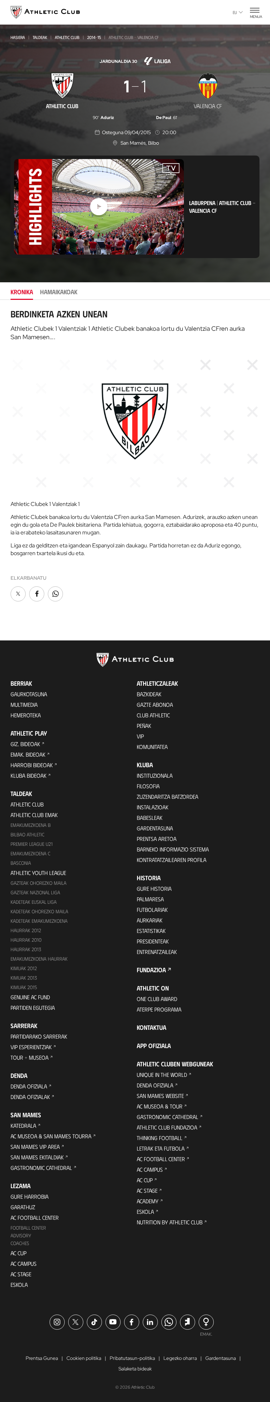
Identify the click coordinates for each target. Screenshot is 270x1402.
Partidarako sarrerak (39, 1036)
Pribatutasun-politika (132, 1358)
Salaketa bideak (135, 1368)
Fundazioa (151, 970)
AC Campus (24, 1263)
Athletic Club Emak (34, 814)
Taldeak (40, 37)
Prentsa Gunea (42, 1358)
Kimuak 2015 (24, 987)
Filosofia (148, 786)
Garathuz (23, 1207)
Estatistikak (151, 930)
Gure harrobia (30, 1196)
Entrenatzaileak (157, 951)
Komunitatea (152, 746)
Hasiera (18, 37)
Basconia (21, 863)
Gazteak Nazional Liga (35, 892)
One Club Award (157, 998)
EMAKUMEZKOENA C (30, 853)
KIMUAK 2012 (24, 968)
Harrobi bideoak (32, 765)
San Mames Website (160, 1095)
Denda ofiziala (29, 1086)
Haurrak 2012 (26, 930)
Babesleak (149, 817)
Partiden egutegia (33, 1007)
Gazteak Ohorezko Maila (38, 883)
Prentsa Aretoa (156, 838)
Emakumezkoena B (31, 825)
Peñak (144, 725)
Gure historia (154, 888)
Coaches (20, 1243)
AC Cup (18, 1253)
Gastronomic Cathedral (41, 1167)
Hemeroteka (26, 715)
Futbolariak (152, 909)
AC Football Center (35, 1217)
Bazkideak (149, 694)
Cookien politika (83, 1358)
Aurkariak (149, 920)
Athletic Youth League (38, 872)
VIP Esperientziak (31, 1047)
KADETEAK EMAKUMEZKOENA (39, 921)
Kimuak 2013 (24, 978)
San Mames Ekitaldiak (37, 1157)
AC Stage (21, 1274)
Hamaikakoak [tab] (58, 292)
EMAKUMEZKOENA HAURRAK (39, 959)
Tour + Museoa (30, 1057)
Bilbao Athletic (27, 834)
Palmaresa (150, 899)
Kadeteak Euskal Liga (34, 902)
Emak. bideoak (28, 754)
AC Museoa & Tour (159, 1106)
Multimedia (24, 704)
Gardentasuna (155, 828)
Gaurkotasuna (29, 694)
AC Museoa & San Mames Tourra (51, 1136)
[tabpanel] (135, 456)
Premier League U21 (32, 844)
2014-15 (94, 37)
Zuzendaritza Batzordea (167, 796)
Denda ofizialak (30, 1096)
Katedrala (23, 1125)
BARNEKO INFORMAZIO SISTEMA (173, 849)
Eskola (19, 1284)
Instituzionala (155, 775)
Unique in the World (162, 1074)
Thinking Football (159, 1137)
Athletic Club (67, 37)
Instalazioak (152, 807)
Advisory (21, 1235)
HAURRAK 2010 (26, 940)
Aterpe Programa (159, 1009)
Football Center (28, 1228)
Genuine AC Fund (30, 997)
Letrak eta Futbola (161, 1148)
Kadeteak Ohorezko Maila (39, 911)
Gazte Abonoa (155, 704)
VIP (140, 736)
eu (235, 12)
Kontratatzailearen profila (171, 859)
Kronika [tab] (22, 292)
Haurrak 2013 (26, 949)
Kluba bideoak (28, 775)
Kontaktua (151, 1027)
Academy (148, 1201)
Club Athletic (153, 715)
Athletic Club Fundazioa (167, 1127)
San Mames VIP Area (35, 1146)
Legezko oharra (180, 1358)
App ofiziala (154, 1045)
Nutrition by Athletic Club (169, 1222)
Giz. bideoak (25, 744)
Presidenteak (153, 941)
